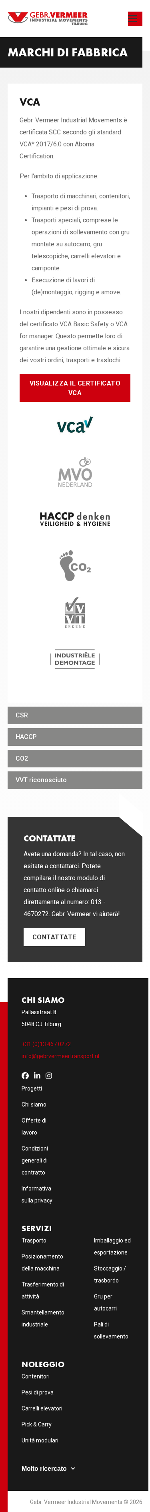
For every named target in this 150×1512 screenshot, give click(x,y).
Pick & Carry (37, 1424)
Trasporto (34, 1240)
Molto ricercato (44, 1468)
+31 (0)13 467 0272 (46, 1044)
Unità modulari (40, 1440)
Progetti (32, 1088)
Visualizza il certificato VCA (75, 388)
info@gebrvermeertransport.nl (60, 1056)
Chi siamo (34, 1104)
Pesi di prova (38, 1392)
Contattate (54, 937)
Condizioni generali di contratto (35, 1160)
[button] (135, 19)
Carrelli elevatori (42, 1408)
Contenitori (36, 1376)
